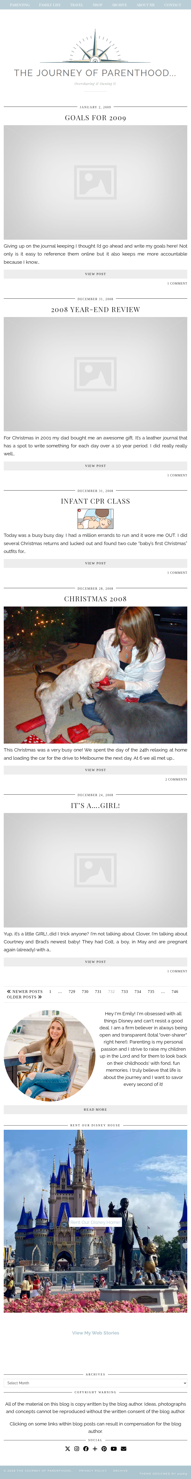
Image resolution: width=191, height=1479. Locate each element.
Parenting (20, 4)
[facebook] (86, 1449)
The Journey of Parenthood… (45, 1470)
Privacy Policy (93, 1470)
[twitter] (67, 1449)
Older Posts (22, 997)
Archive (119, 4)
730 (85, 991)
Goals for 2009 (95, 117)
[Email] (123, 1449)
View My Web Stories (95, 1332)
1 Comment (177, 283)
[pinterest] (104, 1449)
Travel (76, 4)
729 (72, 991)
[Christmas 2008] (95, 742)
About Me (146, 4)
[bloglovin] (95, 1449)
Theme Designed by (163, 1473)
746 (175, 991)
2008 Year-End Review (95, 309)
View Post (95, 274)
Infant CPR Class (95, 500)
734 (138, 991)
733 (124, 991)
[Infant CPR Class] (95, 527)
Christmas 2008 (95, 598)
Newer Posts (27, 991)
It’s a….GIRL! (95, 805)
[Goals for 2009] (95, 238)
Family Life (50, 4)
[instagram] (76, 1449)
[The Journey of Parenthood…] (95, 58)
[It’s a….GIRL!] (95, 925)
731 (98, 991)
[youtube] (114, 1449)
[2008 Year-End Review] (95, 429)
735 (151, 991)
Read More (95, 1109)
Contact (172, 4)
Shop (97, 4)
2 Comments (176, 779)
